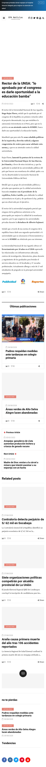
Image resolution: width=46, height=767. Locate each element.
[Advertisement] (23, 48)
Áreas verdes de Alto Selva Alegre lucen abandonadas (22, 411)
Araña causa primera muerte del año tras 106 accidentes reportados (21, 643)
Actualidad (8, 78)
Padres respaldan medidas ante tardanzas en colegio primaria (22, 354)
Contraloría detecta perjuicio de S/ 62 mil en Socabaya (23, 521)
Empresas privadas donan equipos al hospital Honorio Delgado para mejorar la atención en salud (17, 5)
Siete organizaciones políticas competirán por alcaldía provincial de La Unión (22, 581)
